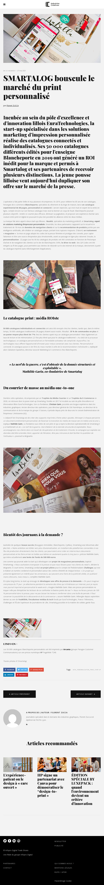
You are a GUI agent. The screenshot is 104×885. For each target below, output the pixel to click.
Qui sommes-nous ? (64, 863)
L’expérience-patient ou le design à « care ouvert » (15, 781)
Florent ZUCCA (12, 105)
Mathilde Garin (16, 424)
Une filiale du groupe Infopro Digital (17, 854)
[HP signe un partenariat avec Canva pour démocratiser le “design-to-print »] (52, 764)
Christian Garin (55, 404)
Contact (7, 868)
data (74, 670)
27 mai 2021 (21, 71)
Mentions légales (63, 868)
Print (92, 670)
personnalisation (83, 670)
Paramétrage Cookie (63, 881)
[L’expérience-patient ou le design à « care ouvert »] (18, 764)
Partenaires (9, 863)
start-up (98, 670)
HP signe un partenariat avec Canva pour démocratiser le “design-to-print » (50, 785)
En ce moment (9, 71)
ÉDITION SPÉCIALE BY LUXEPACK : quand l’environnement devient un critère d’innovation (85, 789)
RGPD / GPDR (61, 872)
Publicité (59, 846)
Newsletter (60, 841)
